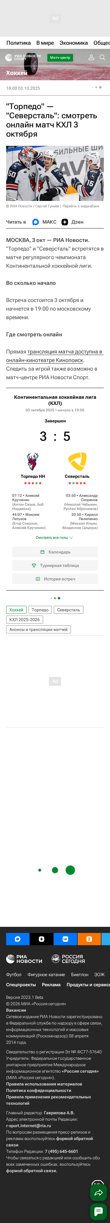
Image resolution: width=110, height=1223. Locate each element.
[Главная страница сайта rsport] (36, 57)
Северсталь (68, 609)
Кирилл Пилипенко (88, 516)
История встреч (59, 578)
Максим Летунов (25, 516)
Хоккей (16, 609)
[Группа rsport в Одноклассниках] (89, 939)
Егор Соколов (25, 523)
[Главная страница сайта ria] (7, 57)
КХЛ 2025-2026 (24, 619)
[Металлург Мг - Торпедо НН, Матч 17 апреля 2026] (40, 483)
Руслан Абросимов (80, 509)
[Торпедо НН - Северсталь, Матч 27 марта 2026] (77, 483)
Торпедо (40, 609)
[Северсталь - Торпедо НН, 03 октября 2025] (55, 489)
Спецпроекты (21, 984)
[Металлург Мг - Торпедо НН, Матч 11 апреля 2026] (29, 483)
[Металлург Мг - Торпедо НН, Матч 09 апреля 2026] (25, 483)
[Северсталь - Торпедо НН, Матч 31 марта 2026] (84, 483)
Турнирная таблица (59, 565)
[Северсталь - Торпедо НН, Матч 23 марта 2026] (70, 483)
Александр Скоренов (88, 497)
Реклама (51, 984)
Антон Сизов (24, 504)
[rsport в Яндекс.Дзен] (41, 939)
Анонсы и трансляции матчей (38, 629)
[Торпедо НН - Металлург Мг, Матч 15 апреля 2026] (36, 483)
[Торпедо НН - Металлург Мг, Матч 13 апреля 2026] (33, 483)
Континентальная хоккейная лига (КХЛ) (55, 400)
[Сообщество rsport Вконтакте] (65, 939)
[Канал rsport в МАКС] (17, 939)
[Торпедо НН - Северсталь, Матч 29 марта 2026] (81, 483)
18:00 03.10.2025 (23, 88)
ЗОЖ (99, 974)
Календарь (60, 551)
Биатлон (79, 974)
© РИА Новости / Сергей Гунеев (32, 206)
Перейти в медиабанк (81, 206)
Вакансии (16, 1010)
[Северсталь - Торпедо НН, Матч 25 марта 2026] (73, 483)
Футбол (13, 974)
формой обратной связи (31, 1170)
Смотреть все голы (52, 537)
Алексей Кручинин (25, 497)
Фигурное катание (46, 974)
